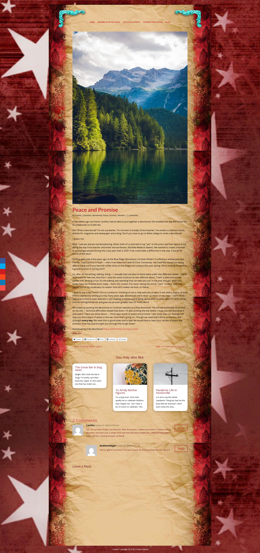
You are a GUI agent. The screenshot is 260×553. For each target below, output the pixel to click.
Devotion (87, 215)
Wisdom (121, 215)
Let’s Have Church (131, 22)
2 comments (132, 215)
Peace (105, 215)
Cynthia (90, 425)
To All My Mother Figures (126, 391)
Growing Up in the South (109, 22)
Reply (181, 428)
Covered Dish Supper (153, 22)
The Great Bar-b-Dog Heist (88, 368)
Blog (168, 22)
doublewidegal (108, 445)
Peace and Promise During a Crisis (120, 328)
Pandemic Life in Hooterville (166, 391)
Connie (78, 215)
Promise (113, 215)
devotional (97, 215)
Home (92, 22)
